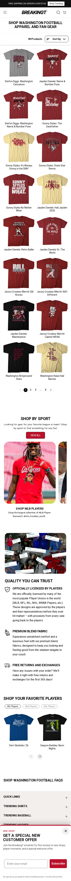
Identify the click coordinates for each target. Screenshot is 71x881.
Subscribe (58, 863)
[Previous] (31, 756)
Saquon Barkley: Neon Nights (52, 747)
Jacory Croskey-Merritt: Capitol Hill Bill (52, 335)
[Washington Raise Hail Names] (52, 357)
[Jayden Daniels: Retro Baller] (18, 231)
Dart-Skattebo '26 (18, 745)
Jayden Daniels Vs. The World (52, 251)
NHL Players (49, 706)
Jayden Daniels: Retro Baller (19, 249)
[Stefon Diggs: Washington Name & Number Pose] (18, 105)
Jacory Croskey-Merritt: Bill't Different (52, 293)
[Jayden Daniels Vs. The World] (52, 231)
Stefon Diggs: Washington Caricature (19, 83)
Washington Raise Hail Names (52, 377)
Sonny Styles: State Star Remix (52, 167)
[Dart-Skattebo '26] (19, 727)
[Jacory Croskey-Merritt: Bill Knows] (18, 273)
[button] (5, 12)
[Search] (58, 12)
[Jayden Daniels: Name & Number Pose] (52, 62)
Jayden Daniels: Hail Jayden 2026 (52, 209)
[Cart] (64, 12)
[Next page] (51, 390)
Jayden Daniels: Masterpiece (18, 335)
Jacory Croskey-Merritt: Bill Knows (18, 293)
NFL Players (12, 706)
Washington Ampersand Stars (19, 377)
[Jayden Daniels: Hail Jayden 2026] (52, 189)
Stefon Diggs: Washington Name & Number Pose (19, 125)
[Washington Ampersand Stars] (18, 357)
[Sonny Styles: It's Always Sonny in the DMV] (18, 147)
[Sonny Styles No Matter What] (18, 189)
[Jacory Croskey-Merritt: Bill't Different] (52, 273)
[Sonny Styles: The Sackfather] (52, 105)
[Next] (39, 756)
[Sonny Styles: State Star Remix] (52, 147)
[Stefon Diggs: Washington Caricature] (18, 62)
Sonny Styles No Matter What (19, 209)
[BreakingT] (35, 12)
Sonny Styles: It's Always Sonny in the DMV (19, 167)
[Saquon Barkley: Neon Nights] (52, 727)
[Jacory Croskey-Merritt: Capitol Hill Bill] (52, 315)
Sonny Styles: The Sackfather (52, 125)
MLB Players (31, 706)
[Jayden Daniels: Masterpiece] (18, 315)
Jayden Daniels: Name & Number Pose (52, 83)
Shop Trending (56, 3)
